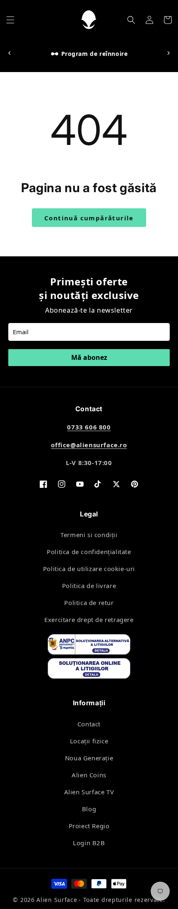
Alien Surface (56, 900)
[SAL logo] (89, 646)
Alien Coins (89, 775)
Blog (89, 809)
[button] (10, 20)
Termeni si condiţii (88, 534)
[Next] (168, 54)
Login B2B (89, 843)
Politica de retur (88, 602)
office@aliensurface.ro (89, 445)
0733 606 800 (89, 427)
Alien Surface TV (89, 792)
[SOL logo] (89, 670)
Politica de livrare (89, 585)
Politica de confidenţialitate (89, 551)
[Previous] (9, 54)
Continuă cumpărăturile (89, 218)
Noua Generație (89, 758)
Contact (89, 724)
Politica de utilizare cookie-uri (89, 568)
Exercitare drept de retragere (88, 619)
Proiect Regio (89, 826)
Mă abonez (89, 357)
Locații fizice (89, 741)
